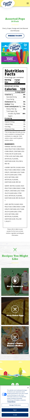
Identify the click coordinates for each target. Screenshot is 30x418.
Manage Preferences (15, 405)
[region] (15, 401)
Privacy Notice (11, 401)
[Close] (28, 388)
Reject (15, 410)
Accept (15, 415)
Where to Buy (15, 36)
